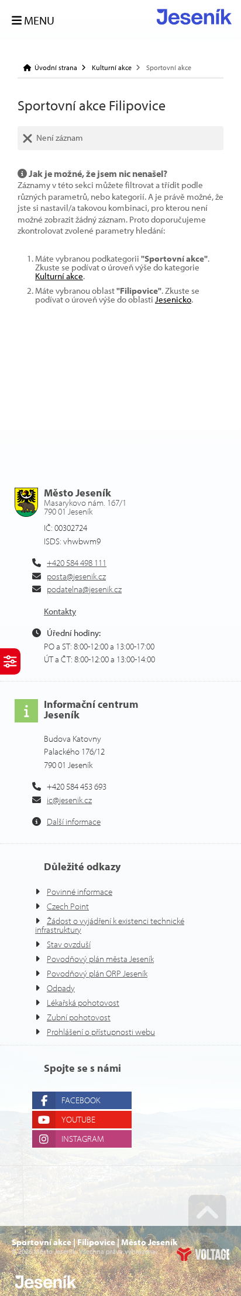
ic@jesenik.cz (69, 799)
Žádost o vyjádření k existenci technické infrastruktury (109, 925)
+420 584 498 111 (76, 562)
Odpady (61, 987)
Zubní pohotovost (79, 1017)
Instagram (82, 1138)
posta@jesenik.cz (76, 576)
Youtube (78, 1119)
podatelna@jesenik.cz (84, 589)
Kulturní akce (112, 67)
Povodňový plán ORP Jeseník (97, 973)
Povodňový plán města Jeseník (100, 958)
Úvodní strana (194, 17)
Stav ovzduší (69, 944)
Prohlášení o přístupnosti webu (101, 1031)
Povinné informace (79, 891)
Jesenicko (173, 299)
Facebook (80, 1100)
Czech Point (68, 906)
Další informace (74, 821)
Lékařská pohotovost (83, 1002)
